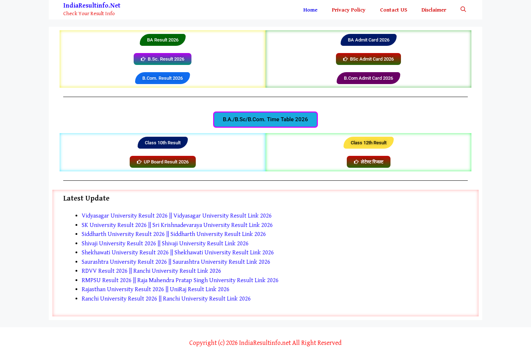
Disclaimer (434, 10)
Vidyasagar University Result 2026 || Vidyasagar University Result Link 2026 (177, 215)
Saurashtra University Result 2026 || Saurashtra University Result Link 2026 (176, 262)
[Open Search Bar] (463, 10)
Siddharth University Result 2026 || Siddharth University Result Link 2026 (174, 234)
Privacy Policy (349, 10)
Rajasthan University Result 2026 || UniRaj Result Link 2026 (155, 289)
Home (310, 10)
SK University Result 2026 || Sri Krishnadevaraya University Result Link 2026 (177, 225)
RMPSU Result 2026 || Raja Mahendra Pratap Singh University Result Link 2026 (180, 280)
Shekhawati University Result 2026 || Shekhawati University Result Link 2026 (178, 252)
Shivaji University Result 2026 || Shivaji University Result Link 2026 (165, 243)
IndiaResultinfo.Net (91, 5)
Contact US (393, 10)
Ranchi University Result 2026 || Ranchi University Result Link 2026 (166, 298)
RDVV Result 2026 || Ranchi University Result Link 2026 (151, 271)
